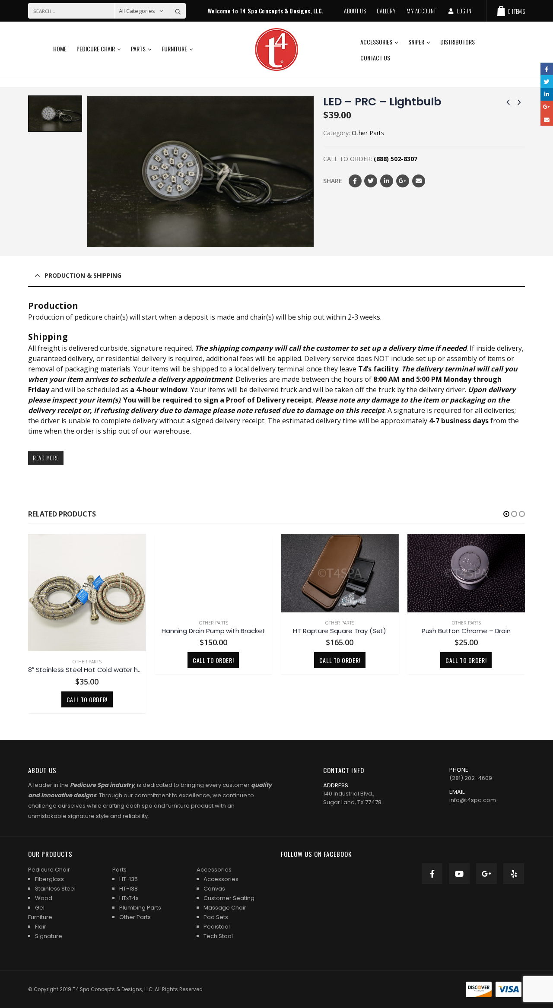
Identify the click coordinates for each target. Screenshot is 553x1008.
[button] (506, 514)
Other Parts (368, 133)
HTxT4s (129, 898)
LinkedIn (386, 180)
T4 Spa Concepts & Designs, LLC (113, 989)
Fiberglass (49, 879)
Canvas (214, 888)
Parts (138, 48)
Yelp (513, 873)
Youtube (459, 873)
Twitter (370, 180)
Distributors (457, 41)
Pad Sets (215, 917)
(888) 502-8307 (395, 159)
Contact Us (375, 57)
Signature (48, 936)
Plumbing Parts (140, 907)
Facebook (355, 180)
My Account (421, 10)
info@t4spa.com (472, 800)
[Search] (178, 11)
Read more (46, 458)
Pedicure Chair (95, 48)
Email (418, 180)
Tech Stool (218, 936)
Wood (43, 898)
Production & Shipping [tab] (82, 275)
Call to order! (87, 660)
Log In (464, 10)
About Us (355, 10)
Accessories (376, 41)
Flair (40, 926)
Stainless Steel (55, 888)
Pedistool (216, 926)
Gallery (386, 10)
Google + (402, 180)
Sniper (416, 41)
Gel (39, 907)
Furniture (174, 48)
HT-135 (128, 879)
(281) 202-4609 (470, 778)
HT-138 (128, 888)
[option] (55, 113)
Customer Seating (228, 898)
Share (332, 181)
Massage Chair (224, 907)
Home (60, 48)
